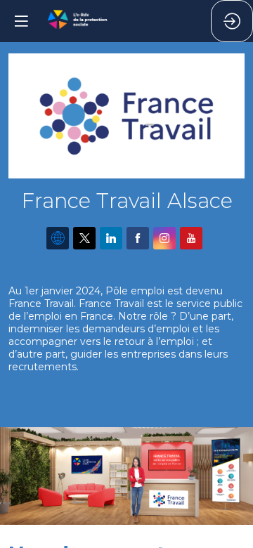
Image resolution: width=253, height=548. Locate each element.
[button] (21, 21)
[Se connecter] (232, 21)
